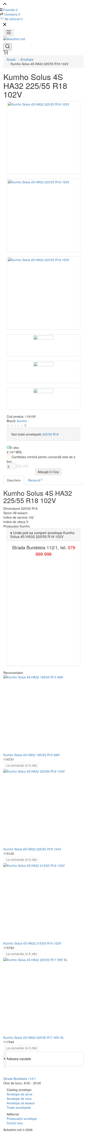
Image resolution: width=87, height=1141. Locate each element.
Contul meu (15, 1123)
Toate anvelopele (19, 1107)
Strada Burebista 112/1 (19, 1078)
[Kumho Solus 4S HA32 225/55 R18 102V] (43, 137)
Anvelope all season (21, 1103)
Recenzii (35, 480)
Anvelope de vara (19, 1098)
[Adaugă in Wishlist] (26, 466)
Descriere (14, 480)
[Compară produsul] (19, 466)
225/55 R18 (50, 434)
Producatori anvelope (22, 1118)
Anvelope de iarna (19, 1094)
